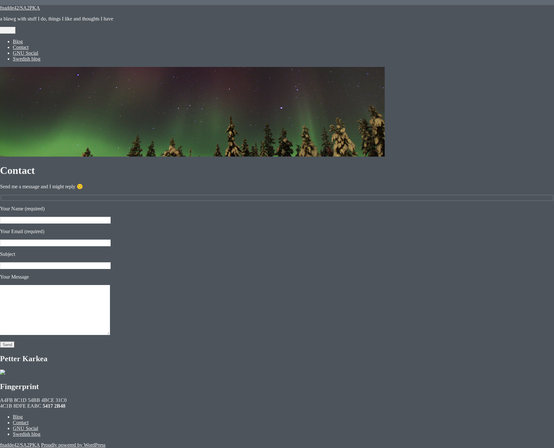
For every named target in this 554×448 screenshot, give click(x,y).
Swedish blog (26, 58)
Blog (18, 41)
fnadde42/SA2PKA (20, 8)
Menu (8, 30)
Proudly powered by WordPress (73, 445)
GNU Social (25, 53)
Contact (21, 47)
